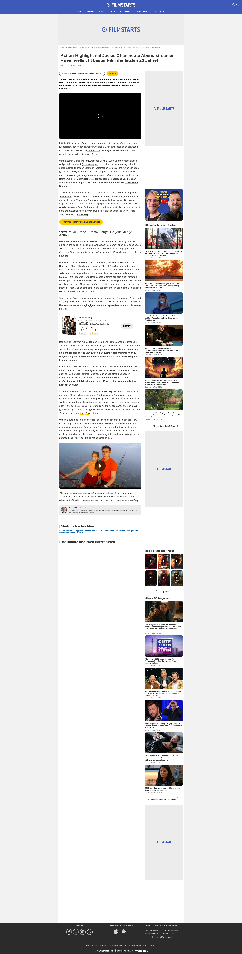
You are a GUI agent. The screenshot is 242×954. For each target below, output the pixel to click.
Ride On (65, 171)
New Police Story (85, 318)
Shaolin (127, 345)
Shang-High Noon (80, 266)
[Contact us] (90, 932)
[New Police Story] (69, 325)
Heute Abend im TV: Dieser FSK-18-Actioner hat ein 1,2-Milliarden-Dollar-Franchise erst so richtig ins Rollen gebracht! (163, 253)
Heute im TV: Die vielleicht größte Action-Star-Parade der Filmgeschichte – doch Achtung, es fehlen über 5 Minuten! (163, 286)
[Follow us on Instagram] (83, 932)
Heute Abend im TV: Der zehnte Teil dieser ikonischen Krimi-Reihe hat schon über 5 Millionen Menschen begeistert (161, 758)
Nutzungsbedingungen (118, 945)
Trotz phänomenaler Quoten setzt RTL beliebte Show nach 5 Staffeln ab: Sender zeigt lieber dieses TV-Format (163, 693)
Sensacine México (159, 937)
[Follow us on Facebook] (69, 932)
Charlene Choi (105, 324)
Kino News (73, 47)
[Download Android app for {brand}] (125, 931)
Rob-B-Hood (110, 345)
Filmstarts (94, 328)
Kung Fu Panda (74, 179)
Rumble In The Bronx (117, 262)
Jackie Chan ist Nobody (89, 345)
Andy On (84, 413)
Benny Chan (126, 301)
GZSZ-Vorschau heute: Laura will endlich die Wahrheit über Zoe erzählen (162, 789)
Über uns (89, 945)
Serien (90, 12)
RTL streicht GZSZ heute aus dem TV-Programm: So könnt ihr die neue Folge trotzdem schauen (160, 661)
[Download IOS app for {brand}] (117, 931)
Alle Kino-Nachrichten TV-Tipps (164, 426)
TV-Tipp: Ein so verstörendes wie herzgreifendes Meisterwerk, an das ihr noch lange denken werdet (162, 350)
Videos (112, 12)
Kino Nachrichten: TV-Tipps (87, 47)
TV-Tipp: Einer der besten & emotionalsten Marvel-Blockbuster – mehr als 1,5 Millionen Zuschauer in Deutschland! (162, 383)
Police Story (66, 196)
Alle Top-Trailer (164, 592)
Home (62, 47)
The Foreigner (90, 164)
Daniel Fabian (73, 508)
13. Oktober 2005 (91, 320)
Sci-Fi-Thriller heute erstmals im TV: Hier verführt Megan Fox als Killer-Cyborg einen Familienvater (161, 318)
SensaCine (169, 930)
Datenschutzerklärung (135, 945)
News (101, 12)
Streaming (125, 12)
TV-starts (159, 12)
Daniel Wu (132, 406)
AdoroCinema (168, 934)
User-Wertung (83, 328)
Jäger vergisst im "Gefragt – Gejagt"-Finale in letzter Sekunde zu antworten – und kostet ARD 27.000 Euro (163, 726)
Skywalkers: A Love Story (104, 430)
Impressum (104, 945)
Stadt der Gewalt (98, 161)
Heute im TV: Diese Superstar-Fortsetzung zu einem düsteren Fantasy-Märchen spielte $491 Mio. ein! (162, 415)
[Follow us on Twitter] (76, 932)
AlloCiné (148, 930)
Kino (80, 12)
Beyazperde (150, 934)
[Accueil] (121, 5)
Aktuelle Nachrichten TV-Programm (164, 799)
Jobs (96, 945)
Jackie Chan (93, 150)
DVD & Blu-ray (143, 12)
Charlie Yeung (101, 406)
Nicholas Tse (94, 324)
